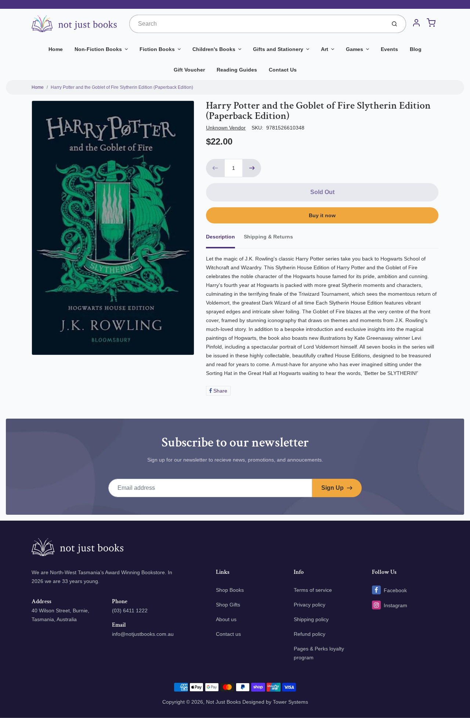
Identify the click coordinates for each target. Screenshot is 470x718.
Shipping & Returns (268, 237)
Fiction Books (157, 49)
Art (324, 49)
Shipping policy (311, 619)
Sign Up (332, 488)
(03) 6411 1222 (130, 610)
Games (354, 49)
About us (226, 619)
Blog (416, 49)
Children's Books (213, 49)
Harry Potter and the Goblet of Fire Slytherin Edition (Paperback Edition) (122, 87)
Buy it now (322, 215)
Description (220, 237)
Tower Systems (290, 702)
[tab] (225, 238)
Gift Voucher (189, 70)
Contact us (228, 634)
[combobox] (256, 24)
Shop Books (230, 590)
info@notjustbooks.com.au (143, 634)
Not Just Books (223, 702)
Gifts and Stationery (278, 49)
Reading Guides (237, 70)
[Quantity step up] (252, 168)
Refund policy (309, 634)
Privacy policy (309, 605)
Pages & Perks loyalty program (319, 653)
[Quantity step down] (215, 168)
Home (55, 49)
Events (389, 49)
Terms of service (313, 590)
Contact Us (283, 70)
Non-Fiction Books (98, 49)
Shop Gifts (228, 605)
